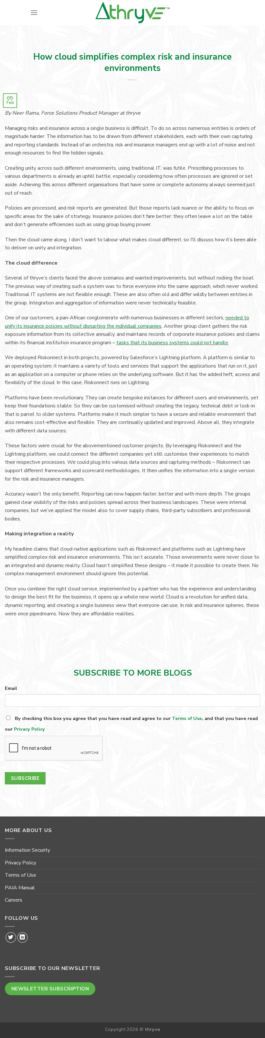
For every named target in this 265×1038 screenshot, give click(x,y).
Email (11, 688)
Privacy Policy (29, 729)
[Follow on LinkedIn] (22, 937)
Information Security (27, 850)
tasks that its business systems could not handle (172, 342)
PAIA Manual (20, 887)
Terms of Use (187, 718)
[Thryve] (132, 12)
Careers (13, 900)
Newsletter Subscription (50, 988)
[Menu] (34, 12)
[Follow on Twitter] (10, 937)
